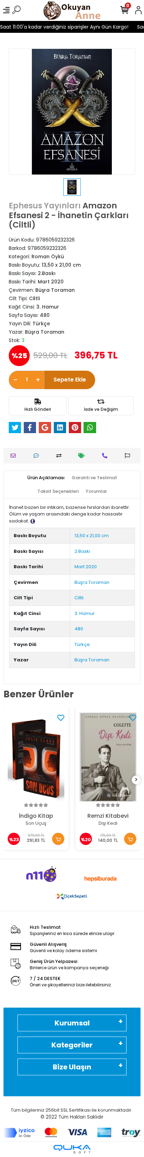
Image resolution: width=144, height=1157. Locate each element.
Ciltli (79, 597)
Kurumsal (72, 1023)
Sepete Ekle (69, 380)
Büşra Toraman (91, 582)
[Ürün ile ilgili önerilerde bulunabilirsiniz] (129, 455)
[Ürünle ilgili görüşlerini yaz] (38, 455)
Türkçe (82, 644)
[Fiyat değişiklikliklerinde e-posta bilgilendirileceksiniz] (83, 455)
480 (78, 628)
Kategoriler (72, 1045)
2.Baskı (82, 551)
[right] (136, 779)
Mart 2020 (85, 566)
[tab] (46, 478)
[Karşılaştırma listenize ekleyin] (61, 455)
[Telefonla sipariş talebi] (106, 455)
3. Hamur (84, 613)
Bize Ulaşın (72, 1067)
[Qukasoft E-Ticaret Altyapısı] (72, 1149)
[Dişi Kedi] (108, 757)
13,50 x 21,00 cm (91, 535)
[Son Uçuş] (36, 757)
